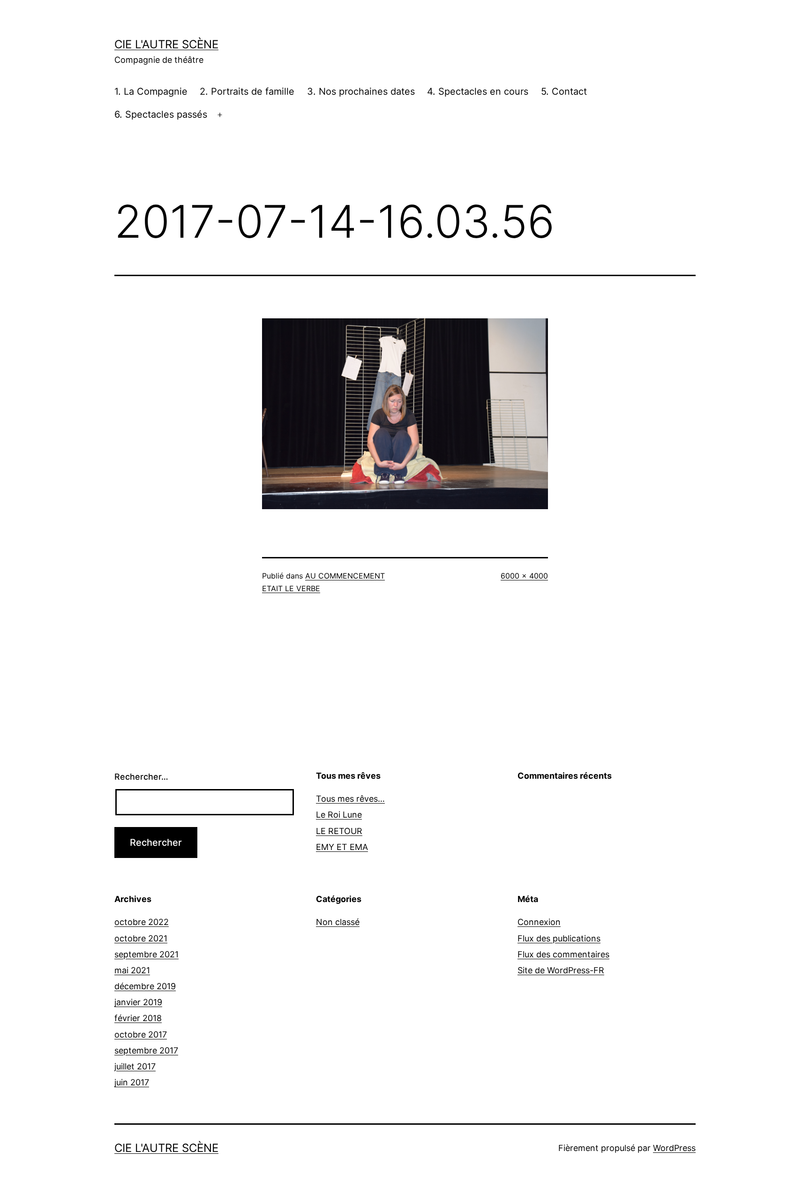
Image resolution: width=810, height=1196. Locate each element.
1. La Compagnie (151, 91)
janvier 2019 (138, 1002)
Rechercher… (141, 777)
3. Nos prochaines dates (361, 91)
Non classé (338, 922)
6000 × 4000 (524, 575)
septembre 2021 (146, 954)
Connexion (539, 922)
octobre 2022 (141, 922)
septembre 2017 (146, 1050)
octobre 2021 (140, 938)
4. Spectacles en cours (477, 91)
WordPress (674, 1148)
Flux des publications (559, 938)
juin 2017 (131, 1082)
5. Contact (564, 91)
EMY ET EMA (342, 847)
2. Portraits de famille (247, 91)
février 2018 (138, 1018)
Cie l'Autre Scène (166, 44)
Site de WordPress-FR (561, 970)
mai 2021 (132, 970)
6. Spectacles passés (160, 114)
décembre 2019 (145, 986)
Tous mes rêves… (350, 799)
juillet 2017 (135, 1066)
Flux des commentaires (563, 954)
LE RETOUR (339, 831)
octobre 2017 (140, 1034)
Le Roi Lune (339, 815)
